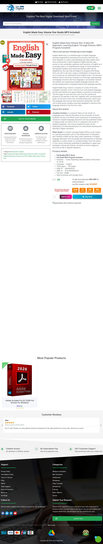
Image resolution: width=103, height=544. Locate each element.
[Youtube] (15, 513)
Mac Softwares (58, 474)
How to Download (7, 489)
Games (55, 495)
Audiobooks (56, 477)
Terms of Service (6, 477)
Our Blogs (4, 495)
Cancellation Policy (7, 474)
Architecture (57, 486)
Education (35, 35)
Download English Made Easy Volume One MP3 (22, 154)
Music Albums (57, 492)
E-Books (55, 489)
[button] (99, 8)
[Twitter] (7, 513)
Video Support (5, 486)
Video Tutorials (57, 483)
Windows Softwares (59, 471)
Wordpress (56, 480)
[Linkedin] (11, 513)
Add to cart (65, 197)
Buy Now (88, 197)
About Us (4, 492)
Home (30, 35)
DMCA (3, 483)
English (41, 35)
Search (95, 24)
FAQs (3, 480)
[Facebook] (3, 513)
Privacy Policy (5, 471)
